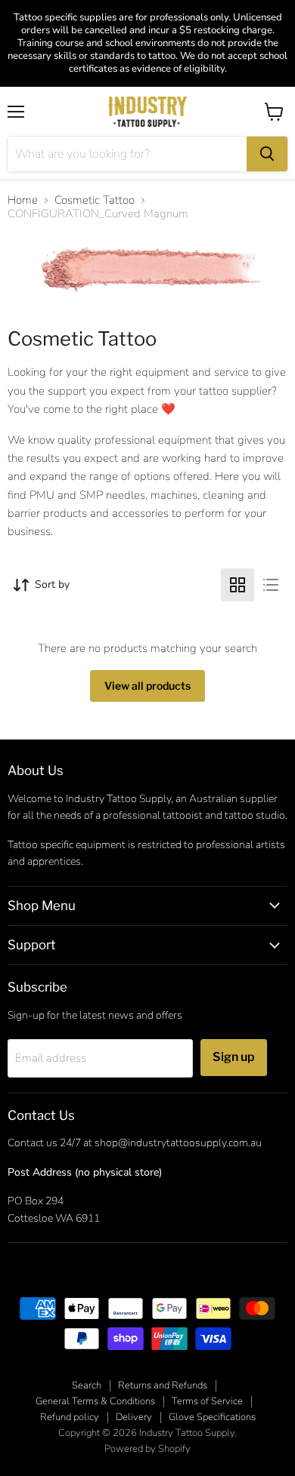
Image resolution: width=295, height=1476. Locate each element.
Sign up (234, 1057)
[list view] (270, 584)
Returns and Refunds (162, 1385)
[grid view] (237, 584)
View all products (147, 685)
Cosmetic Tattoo (94, 200)
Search (86, 1385)
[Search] (267, 154)
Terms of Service (207, 1401)
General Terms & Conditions (95, 1401)
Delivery (134, 1417)
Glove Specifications (212, 1417)
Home (23, 200)
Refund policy (69, 1417)
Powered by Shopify (147, 1449)
